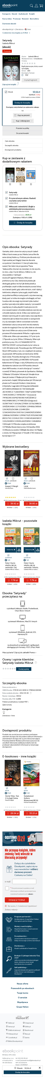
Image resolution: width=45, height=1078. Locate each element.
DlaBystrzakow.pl (14, 1030)
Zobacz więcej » (11, 909)
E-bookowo (38, 59)
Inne (13, 715)
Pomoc (32, 652)
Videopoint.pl (13, 1034)
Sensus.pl (11, 1027)
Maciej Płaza (9, 488)
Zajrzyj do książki (9, 84)
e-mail (7, 881)
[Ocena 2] (25, 63)
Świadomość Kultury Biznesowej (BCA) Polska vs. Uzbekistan (31, 800)
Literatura (6, 715)
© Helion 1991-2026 (9, 1055)
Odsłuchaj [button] (10, 550)
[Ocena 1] (23, 63)
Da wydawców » (20, 936)
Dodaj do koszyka (22, 103)
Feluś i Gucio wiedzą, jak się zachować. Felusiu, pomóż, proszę (31, 566)
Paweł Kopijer (9, 800)
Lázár (26, 486)
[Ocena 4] (30, 63)
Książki (32, 14)
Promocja (7, 51)
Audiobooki (23, 14)
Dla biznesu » (19, 946)
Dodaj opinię (23, 669)
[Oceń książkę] (32, 63)
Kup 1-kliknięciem (23, 121)
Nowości (25, 19)
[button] (39, 465)
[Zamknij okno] (40, 1068)
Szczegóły (11, 145)
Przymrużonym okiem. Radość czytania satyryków (22, 199)
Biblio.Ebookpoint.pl (15, 1041)
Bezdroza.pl (29, 1030)
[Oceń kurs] (9, 669)
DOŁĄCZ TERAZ (17, 900)
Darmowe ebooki (9, 24)
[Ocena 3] (27, 63)
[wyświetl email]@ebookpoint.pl (30, 1060)
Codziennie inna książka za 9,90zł (15, 33)
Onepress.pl (29, 1023)
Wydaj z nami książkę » (23, 926)
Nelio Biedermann (30, 488)
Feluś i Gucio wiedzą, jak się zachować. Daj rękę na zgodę (11, 566)
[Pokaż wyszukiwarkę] (31, 6)
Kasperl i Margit (11, 486)
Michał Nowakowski (30, 802)
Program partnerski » (22, 917)
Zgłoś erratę (7, 705)
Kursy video (7, 19)
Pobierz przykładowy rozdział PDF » (15, 702)
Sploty (27, 1038)
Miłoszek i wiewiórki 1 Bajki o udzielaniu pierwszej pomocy (22, 207)
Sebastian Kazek (24, 211)
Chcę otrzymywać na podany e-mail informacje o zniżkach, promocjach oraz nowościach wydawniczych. (23, 891)
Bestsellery (34, 19)
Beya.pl (27, 1034)
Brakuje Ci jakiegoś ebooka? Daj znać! (27, 957)
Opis (9, 141)
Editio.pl (28, 1027)
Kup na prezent (24, 115)
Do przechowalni (22, 133)
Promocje (17, 19)
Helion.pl (11, 1023)
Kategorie (6, 14)
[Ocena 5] (32, 63)
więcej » (30, 894)
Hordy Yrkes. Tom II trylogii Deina (12, 797)
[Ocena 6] (35, 63)
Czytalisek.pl (12, 1038)
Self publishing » (20, 967)
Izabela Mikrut (33, 56)
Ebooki (14, 14)
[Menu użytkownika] (36, 5)
